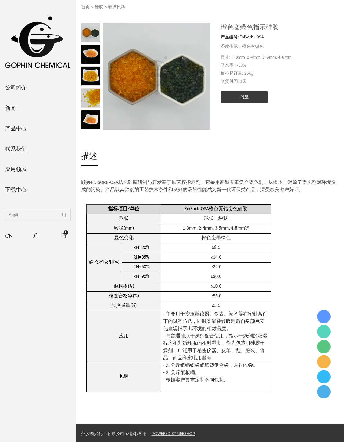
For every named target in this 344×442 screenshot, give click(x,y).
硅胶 (99, 7)
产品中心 (16, 129)
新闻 (10, 108)
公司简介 (16, 88)
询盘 (244, 97)
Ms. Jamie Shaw (324, 316)
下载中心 (16, 190)
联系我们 (16, 149)
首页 (85, 7)
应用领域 (16, 169)
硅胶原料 (116, 7)
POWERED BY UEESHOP (173, 434)
